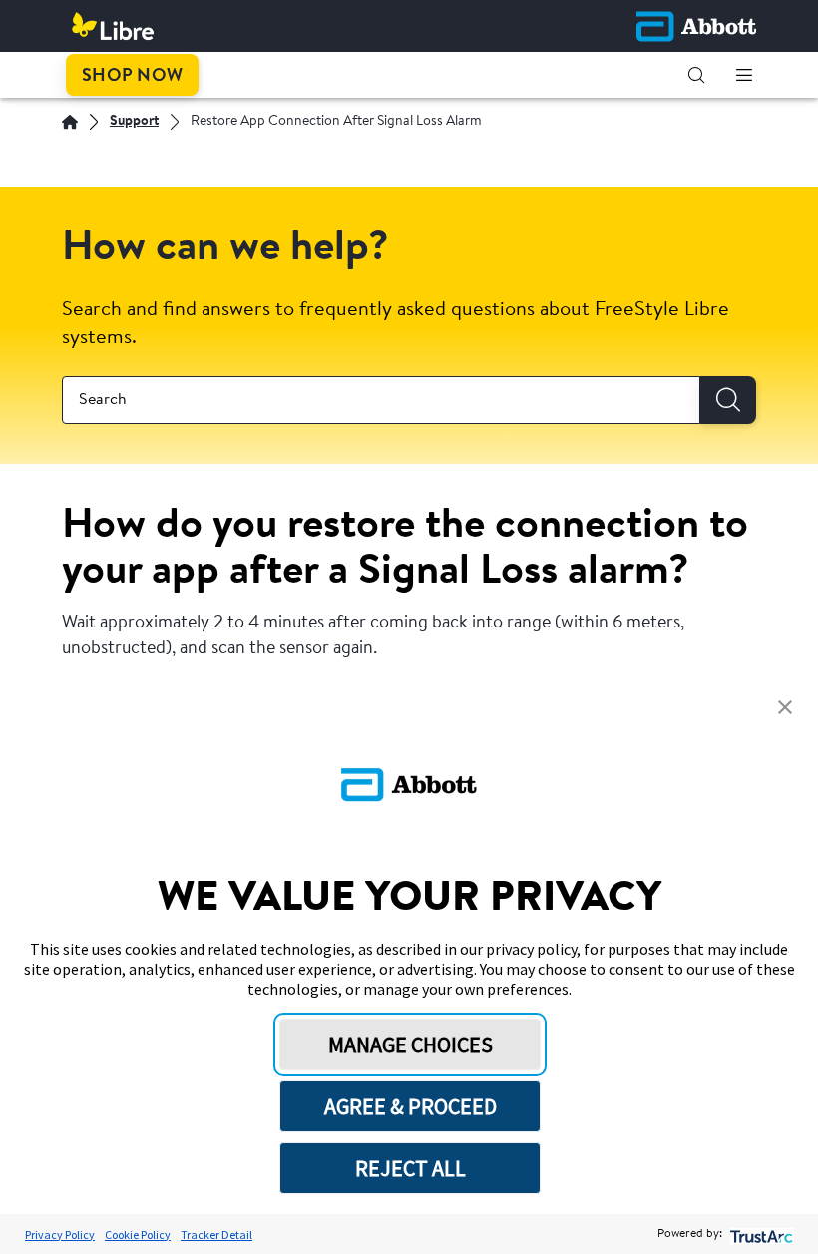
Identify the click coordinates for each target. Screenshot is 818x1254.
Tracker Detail (216, 1234)
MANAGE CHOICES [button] (410, 1044)
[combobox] (381, 400)
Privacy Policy (60, 1234)
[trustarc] (759, 1234)
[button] (696, 75)
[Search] (728, 400)
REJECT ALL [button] (410, 1168)
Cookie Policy (138, 1234)
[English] (70, 122)
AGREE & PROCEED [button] (410, 1106)
